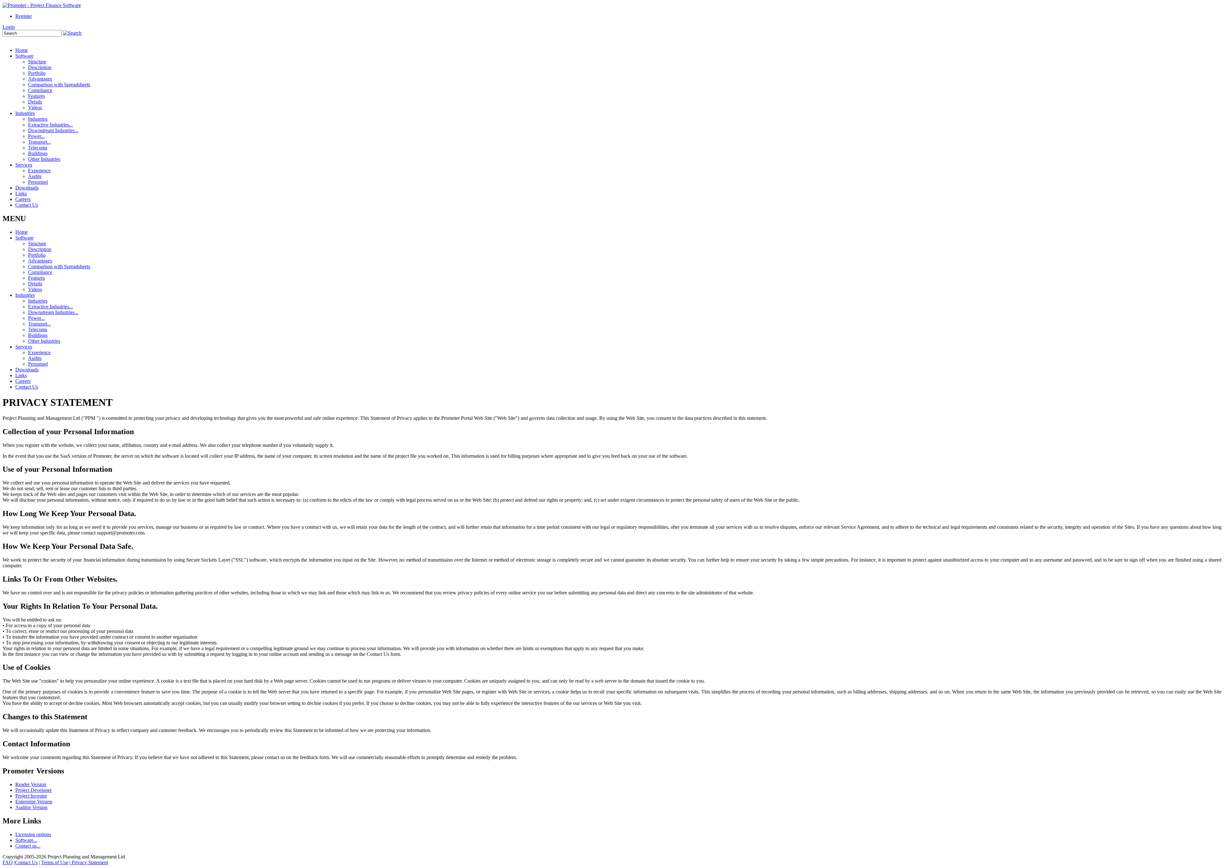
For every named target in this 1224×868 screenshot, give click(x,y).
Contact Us (26, 862)
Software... (26, 840)
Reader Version (30, 784)
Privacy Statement (89, 862)
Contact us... (27, 846)
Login (9, 27)
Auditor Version (31, 807)
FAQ (8, 862)
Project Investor (31, 796)
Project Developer (33, 790)
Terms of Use (54, 862)
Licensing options (33, 834)
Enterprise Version (33, 801)
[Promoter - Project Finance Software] (42, 5)
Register (23, 16)
